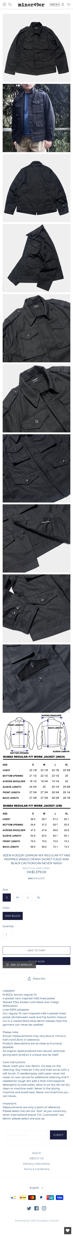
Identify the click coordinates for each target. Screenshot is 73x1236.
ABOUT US (36, 1158)
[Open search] (10, 4)
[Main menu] (4, 4)
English (34, 1187)
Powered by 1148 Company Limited (36, 1220)
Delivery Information (36, 1163)
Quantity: (8, 926)
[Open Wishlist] (67, 1230)
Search (36, 1153)
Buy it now (36, 961)
